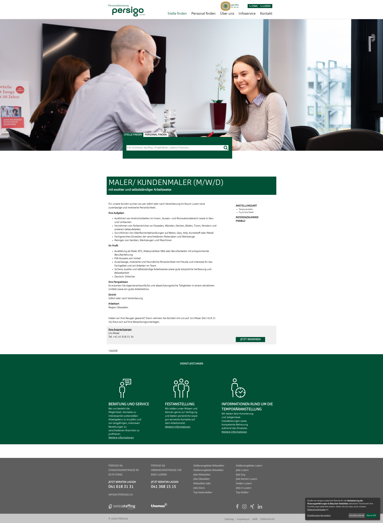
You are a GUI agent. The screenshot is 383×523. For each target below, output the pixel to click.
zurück (113, 350)
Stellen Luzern (244, 483)
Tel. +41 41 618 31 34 (121, 337)
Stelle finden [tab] (133, 134)
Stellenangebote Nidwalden (208, 465)
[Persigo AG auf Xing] (252, 507)
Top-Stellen (242, 492)
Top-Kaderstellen (202, 492)
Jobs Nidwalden (202, 474)
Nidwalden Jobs (202, 483)
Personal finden (203, 14)
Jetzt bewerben (250, 339)
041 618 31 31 (121, 487)
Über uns (227, 14)
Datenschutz (267, 519)
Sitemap (229, 519)
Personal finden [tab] (156, 134)
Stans (254, 6)
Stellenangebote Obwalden (208, 470)
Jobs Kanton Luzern (246, 479)
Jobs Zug (240, 474)
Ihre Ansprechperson (120, 329)
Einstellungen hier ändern (319, 515)
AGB (255, 519)
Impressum (243, 519)
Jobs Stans (199, 488)
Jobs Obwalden (201, 479)
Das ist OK (371, 515)
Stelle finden (177, 14)
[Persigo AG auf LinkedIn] (260, 507)
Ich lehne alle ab (356, 515)
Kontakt (266, 14)
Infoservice (247, 14)
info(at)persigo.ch (120, 495)
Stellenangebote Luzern (249, 465)
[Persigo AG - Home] (126, 9)
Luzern (266, 6)
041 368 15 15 (163, 487)
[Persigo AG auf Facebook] (237, 507)
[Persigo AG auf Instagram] (244, 507)
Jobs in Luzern (243, 488)
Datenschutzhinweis (316, 510)
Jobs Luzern (242, 470)
